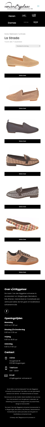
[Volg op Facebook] (6, 311)
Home (6, 34)
